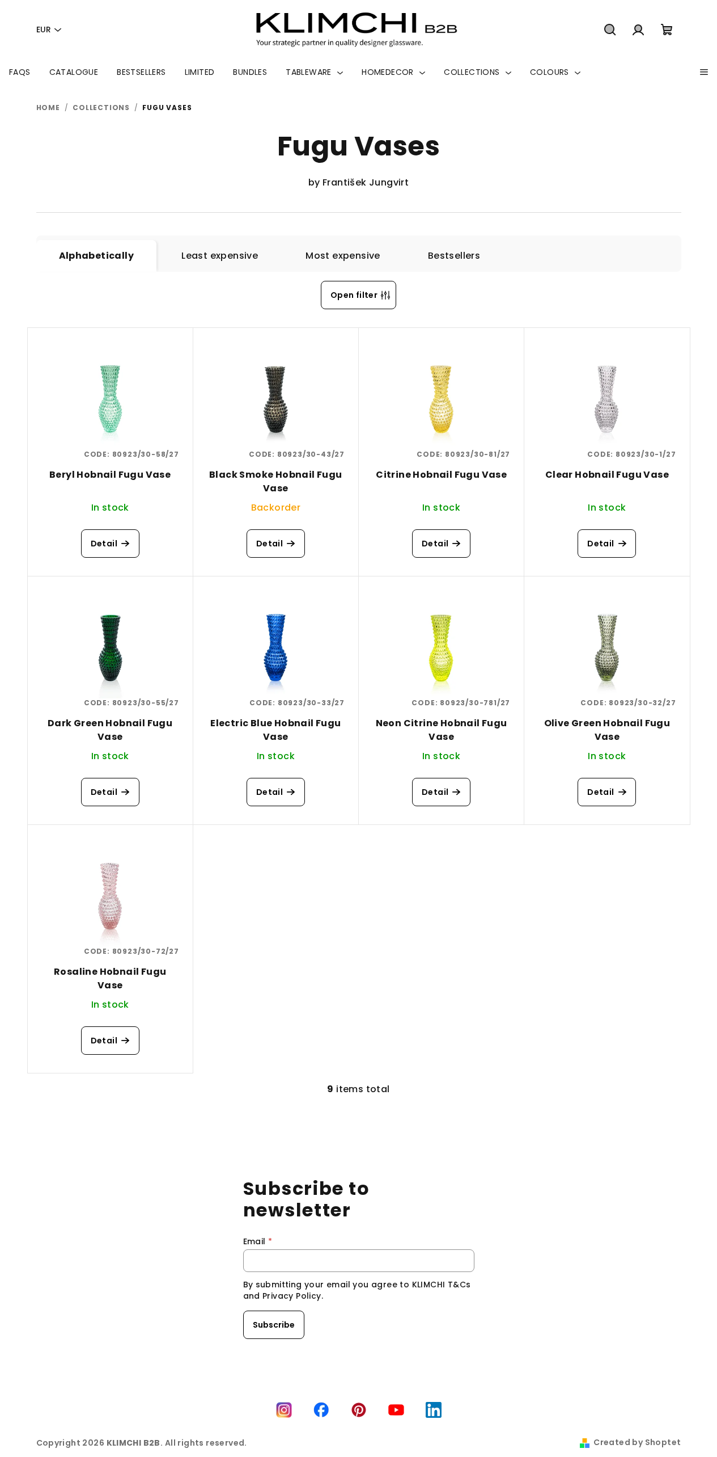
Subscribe (274, 1324)
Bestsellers (454, 255)
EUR (43, 29)
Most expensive (343, 255)
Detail (104, 543)
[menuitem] (20, 72)
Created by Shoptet (637, 1442)
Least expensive (219, 255)
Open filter (353, 295)
